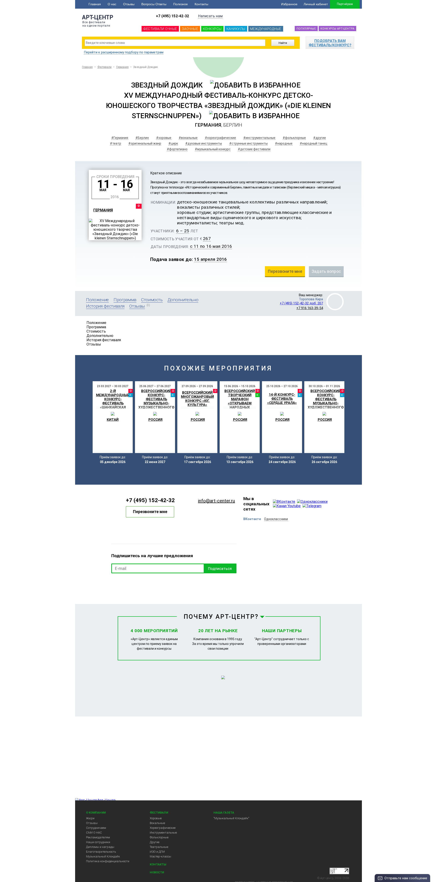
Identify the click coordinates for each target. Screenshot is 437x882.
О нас (112, 4)
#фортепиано (177, 149)
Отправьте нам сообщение (405, 878)
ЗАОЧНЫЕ (190, 29)
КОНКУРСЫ (212, 29)
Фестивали (104, 67)
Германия (122, 67)
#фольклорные (294, 138)
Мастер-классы (160, 856)
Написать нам (210, 16)
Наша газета (223, 812)
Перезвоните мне (150, 511)
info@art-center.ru (216, 501)
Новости (157, 872)
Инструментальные (163, 832)
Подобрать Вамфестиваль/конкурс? (330, 43)
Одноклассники (276, 519)
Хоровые (156, 818)
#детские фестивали (254, 149)
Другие (154, 842)
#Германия (119, 138)
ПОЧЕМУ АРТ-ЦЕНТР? (221, 616)
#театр (115, 143)
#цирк (173, 143)
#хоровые (163, 138)
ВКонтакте (252, 519)
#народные (283, 143)
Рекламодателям (98, 837)
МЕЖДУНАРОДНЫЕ (265, 29)
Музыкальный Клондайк (103, 856)
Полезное (180, 4)
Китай (113, 420)
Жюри (90, 818)
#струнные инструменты (248, 143)
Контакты (201, 4)
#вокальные (188, 138)
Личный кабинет (316, 4)
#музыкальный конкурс (213, 149)
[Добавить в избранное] (255, 85)
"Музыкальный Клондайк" (231, 818)
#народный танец (313, 143)
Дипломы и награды (100, 847)
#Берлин (142, 138)
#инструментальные (259, 138)
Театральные (159, 847)
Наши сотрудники (98, 842)
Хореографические (162, 827)
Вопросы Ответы (153, 4)
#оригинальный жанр (144, 143)
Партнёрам (345, 4)
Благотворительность (101, 851)
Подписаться (220, 568)
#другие (319, 138)
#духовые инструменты (203, 143)
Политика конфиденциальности (107, 861)
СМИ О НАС (94, 832)
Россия (155, 420)
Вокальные (157, 823)
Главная (95, 4)
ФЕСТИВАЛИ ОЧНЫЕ (160, 29)
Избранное (289, 4)
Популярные (306, 28)
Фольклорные (159, 837)
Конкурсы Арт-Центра (337, 28)
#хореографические (220, 138)
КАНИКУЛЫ (235, 29)
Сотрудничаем (96, 827)
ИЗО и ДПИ (157, 851)
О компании (96, 812)
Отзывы (129, 4)
